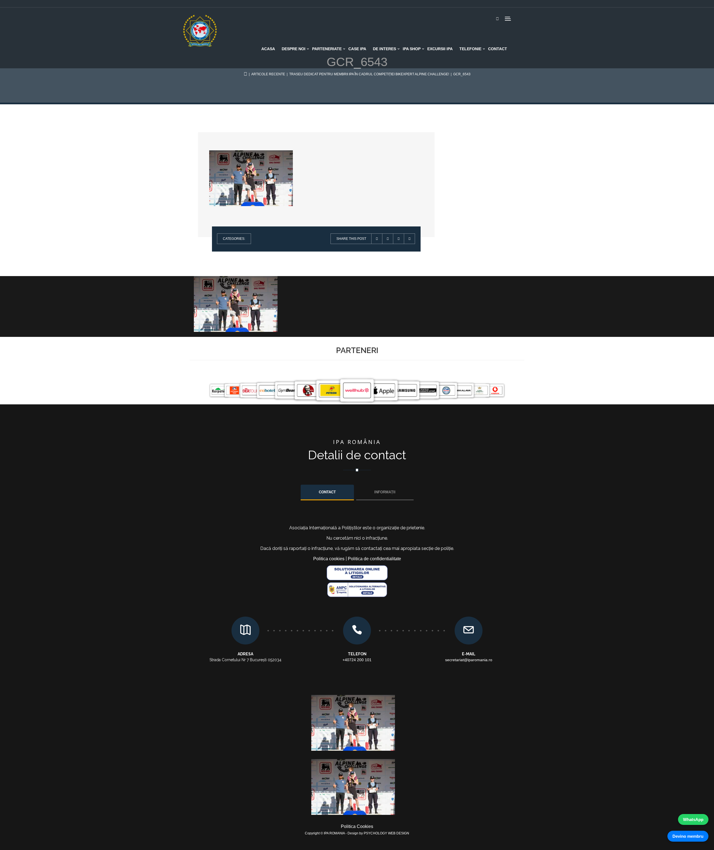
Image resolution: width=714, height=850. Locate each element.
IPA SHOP (412, 49)
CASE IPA (357, 49)
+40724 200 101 (357, 660)
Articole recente (268, 74)
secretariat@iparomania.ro (468, 660)
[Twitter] (387, 238)
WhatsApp (693, 819)
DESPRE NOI (293, 49)
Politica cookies (328, 558)
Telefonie (470, 49)
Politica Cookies (357, 826)
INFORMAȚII (384, 492)
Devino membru (687, 836)
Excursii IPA (440, 49)
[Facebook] (398, 238)
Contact (497, 49)
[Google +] (409, 238)
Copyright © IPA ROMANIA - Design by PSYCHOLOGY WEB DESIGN (357, 833)
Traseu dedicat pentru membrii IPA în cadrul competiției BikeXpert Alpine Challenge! (369, 74)
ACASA (268, 49)
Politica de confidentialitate (374, 558)
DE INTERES (384, 49)
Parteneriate (327, 49)
